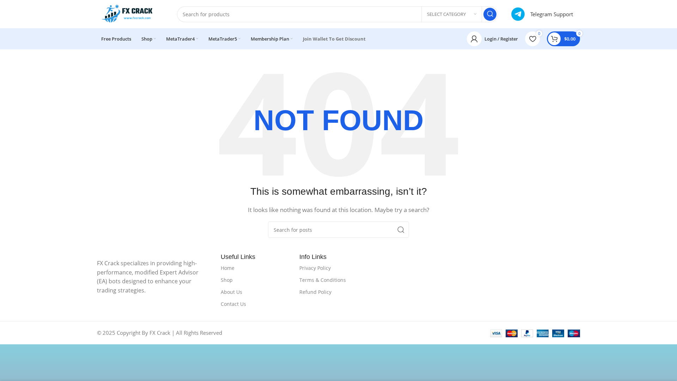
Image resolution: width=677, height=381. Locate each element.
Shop (227, 280)
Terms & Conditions (322, 280)
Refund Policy (315, 292)
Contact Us (233, 304)
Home (227, 268)
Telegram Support (551, 14)
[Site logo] (130, 13)
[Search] (489, 14)
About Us (231, 292)
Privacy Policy (315, 268)
